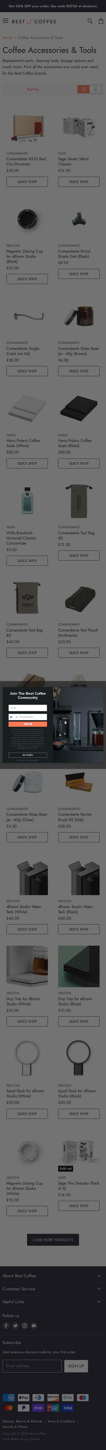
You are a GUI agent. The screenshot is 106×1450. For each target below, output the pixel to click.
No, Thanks (28, 755)
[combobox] (13, 717)
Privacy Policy (21, 748)
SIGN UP (27, 724)
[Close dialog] (100, 690)
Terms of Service (33, 760)
